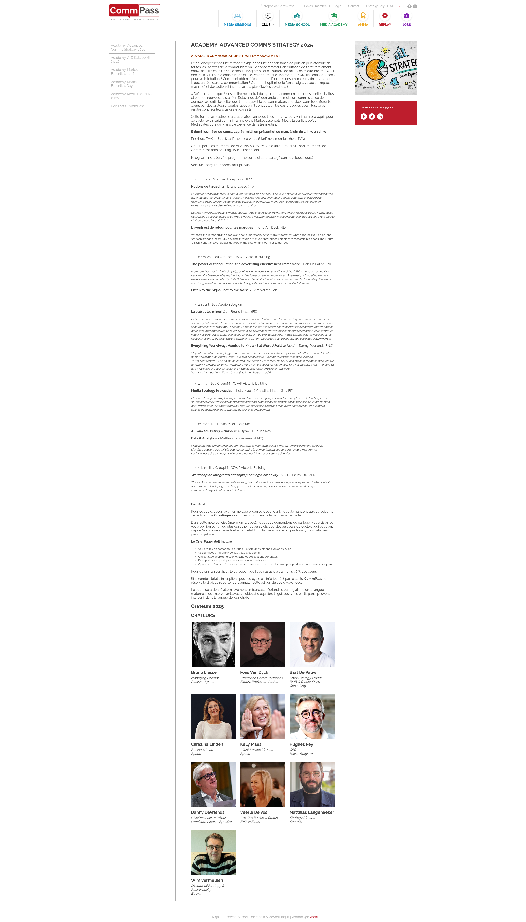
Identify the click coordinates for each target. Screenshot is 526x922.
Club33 (268, 25)
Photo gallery (375, 6)
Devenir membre (315, 6)
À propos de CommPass (277, 6)
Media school (297, 25)
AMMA (363, 25)
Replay (385, 25)
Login (337, 6)
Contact (353, 6)
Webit (314, 917)
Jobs (407, 25)
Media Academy (333, 25)
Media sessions (237, 25)
